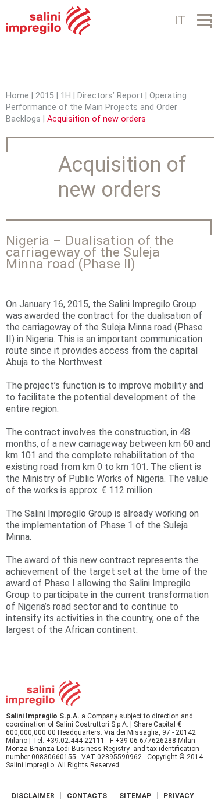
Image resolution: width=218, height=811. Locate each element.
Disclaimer (33, 795)
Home (17, 96)
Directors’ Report (110, 96)
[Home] (48, 20)
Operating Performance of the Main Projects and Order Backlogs (96, 107)
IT (179, 20)
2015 (44, 96)
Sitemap (135, 795)
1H (65, 96)
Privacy (178, 795)
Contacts (87, 795)
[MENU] (204, 20)
